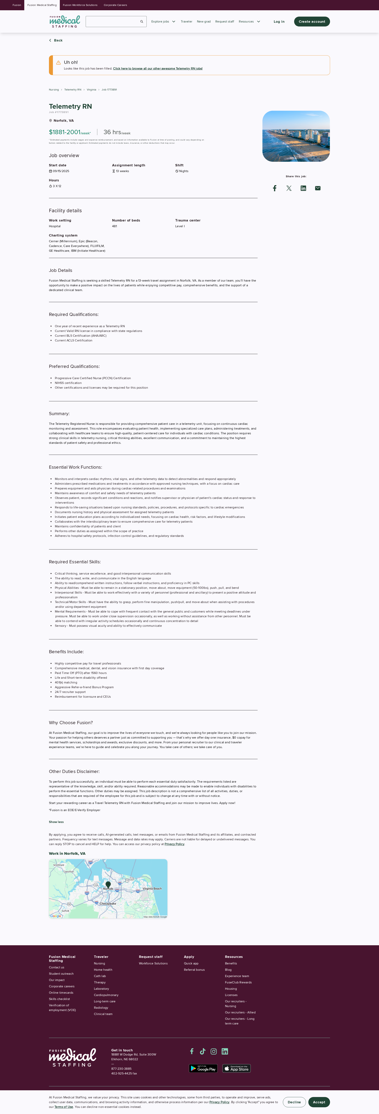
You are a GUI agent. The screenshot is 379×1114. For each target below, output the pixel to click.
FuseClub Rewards (238, 982)
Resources (246, 22)
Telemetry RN (72, 89)
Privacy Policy (174, 844)
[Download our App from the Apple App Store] (236, 1068)
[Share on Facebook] (275, 188)
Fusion (17, 5)
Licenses (231, 995)
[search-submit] (142, 21)
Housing (231, 989)
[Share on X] (289, 188)
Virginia (91, 89)
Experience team (237, 976)
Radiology (101, 1008)
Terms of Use (63, 1107)
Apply (189, 957)
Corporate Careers (115, 5)
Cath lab (100, 976)
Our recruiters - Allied (240, 1012)
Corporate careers (61, 986)
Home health (103, 970)
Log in (279, 21)
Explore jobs (160, 22)
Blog (228, 970)
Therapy (100, 982)
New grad (204, 22)
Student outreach (61, 974)
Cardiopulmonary (106, 995)
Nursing (54, 89)
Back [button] (58, 40)
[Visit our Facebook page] (192, 1051)
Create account (312, 21)
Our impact (57, 980)
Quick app (191, 963)
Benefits (231, 963)
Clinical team (103, 1014)
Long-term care (105, 1001)
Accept (319, 1102)
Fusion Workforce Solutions (80, 5)
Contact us (56, 967)
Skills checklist (59, 999)
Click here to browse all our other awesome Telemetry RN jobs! (158, 69)
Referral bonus (194, 970)
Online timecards (61, 993)
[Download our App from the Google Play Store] (203, 1068)
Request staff (224, 22)
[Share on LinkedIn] (303, 188)
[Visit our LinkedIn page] (225, 1051)
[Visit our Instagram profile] (214, 1051)
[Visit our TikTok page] (203, 1051)
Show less (56, 822)
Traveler (186, 22)
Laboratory (101, 989)
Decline (294, 1102)
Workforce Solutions (153, 963)
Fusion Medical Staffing (42, 5)
